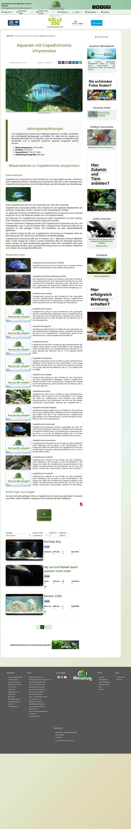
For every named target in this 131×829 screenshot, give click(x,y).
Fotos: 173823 (12, 687)
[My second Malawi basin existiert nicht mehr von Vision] (24, 585)
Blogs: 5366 (11, 697)
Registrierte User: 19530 (15, 684)
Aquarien (7, 12)
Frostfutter (51, 228)
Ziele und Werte (103, 679)
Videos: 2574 (11, 689)
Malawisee (16, 181)
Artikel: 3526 (11, 694)
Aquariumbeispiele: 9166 (15, 677)
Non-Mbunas (76, 184)
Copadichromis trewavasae (44, 424)
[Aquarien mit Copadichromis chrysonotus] (44, 111)
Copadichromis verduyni (43, 457)
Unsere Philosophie (104, 682)
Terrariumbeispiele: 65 (14, 682)
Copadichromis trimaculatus (44, 440)
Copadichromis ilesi (40, 342)
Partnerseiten (120, 677)
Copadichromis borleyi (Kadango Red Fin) (49, 276)
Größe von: (53, 533)
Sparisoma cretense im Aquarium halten (103, 147)
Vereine (106, 12)
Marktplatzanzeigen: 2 (14, 699)
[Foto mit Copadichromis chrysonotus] (18, 200)
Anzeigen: (9, 533)
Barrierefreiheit (59, 735)
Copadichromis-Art (19, 205)
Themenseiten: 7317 (34, 716)
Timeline (101, 689)
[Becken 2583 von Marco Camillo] (24, 614)
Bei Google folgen (102, 37)
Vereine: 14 (11, 704)
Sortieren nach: (38, 533)
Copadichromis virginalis (43, 473)
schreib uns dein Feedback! (59, 498)
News (100, 687)
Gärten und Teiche (42, 12)
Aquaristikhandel (74, 228)
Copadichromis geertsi (42, 326)
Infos (77, 12)
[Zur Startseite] (82, 680)
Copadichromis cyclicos (42, 309)
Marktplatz (91, 12)
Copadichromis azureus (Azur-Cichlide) (48, 263)
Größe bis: (62, 533)
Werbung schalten (104, 684)
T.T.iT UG (71, 740)
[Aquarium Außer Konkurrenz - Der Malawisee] (93, 116)
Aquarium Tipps (23, 12)
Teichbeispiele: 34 (13, 679)
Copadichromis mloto (41, 391)
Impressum (58, 737)
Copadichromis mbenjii (42, 374)
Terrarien (63, 12)
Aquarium (13, 213)
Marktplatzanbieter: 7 (14, 701)
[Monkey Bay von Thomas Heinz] (24, 560)
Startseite (17, 36)
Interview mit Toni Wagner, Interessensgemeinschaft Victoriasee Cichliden (102, 241)
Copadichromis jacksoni (42, 358)
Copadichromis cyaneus (42, 293)
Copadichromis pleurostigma (44, 407)
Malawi (36, 36)
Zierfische (30, 36)
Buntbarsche (34, 243)
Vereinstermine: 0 (13, 706)
